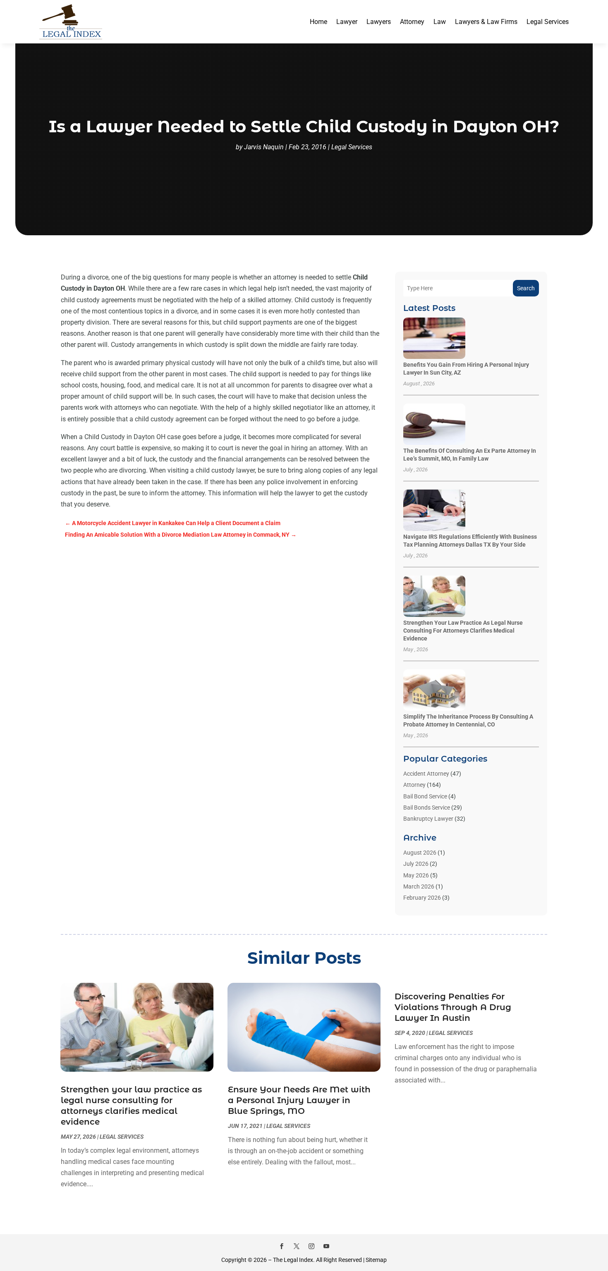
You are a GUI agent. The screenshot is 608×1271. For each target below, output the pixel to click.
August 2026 (419, 852)
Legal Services (548, 22)
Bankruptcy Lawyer (428, 818)
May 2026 (416, 875)
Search (526, 288)
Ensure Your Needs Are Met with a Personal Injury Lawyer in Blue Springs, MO (299, 1100)
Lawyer (346, 22)
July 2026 (415, 863)
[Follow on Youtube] (326, 1246)
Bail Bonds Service (426, 807)
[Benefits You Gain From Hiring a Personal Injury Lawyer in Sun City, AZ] (434, 339)
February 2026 (422, 897)
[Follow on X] (296, 1246)
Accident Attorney (426, 773)
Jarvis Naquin (264, 147)
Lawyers (378, 22)
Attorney (412, 22)
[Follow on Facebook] (281, 1246)
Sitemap (376, 1260)
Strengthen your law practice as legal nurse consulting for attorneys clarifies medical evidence (463, 630)
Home (318, 22)
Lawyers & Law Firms (486, 22)
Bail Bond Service (425, 796)
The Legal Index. (294, 1260)
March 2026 (418, 886)
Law (439, 22)
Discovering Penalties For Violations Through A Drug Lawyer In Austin (453, 1007)
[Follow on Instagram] (311, 1246)
